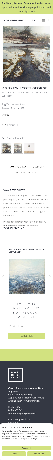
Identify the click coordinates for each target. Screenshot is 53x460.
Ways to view (11, 227)
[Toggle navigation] (43, 20)
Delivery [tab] (38, 166)
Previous (3, 276)
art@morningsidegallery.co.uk (22, 413)
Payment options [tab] (26, 172)
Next (49, 276)
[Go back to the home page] (18, 20)
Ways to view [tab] (18, 166)
